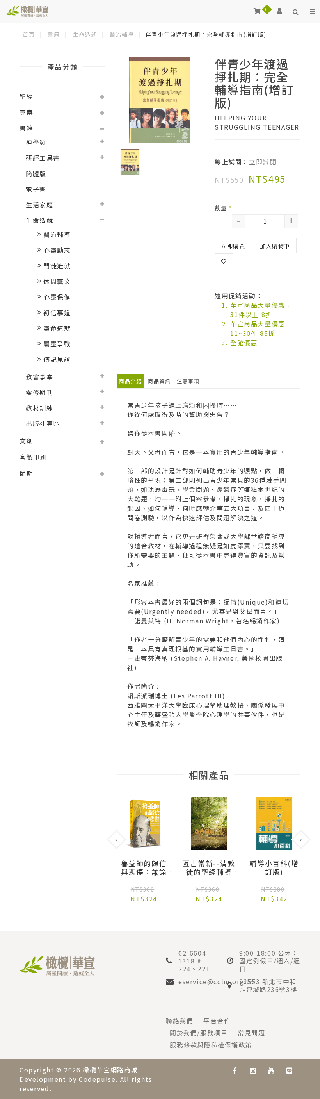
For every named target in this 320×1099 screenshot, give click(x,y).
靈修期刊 (39, 392)
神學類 (36, 142)
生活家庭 (39, 204)
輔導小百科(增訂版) (274, 867)
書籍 (54, 34)
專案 (26, 112)
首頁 (29, 34)
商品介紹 (130, 381)
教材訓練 (39, 407)
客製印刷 (33, 457)
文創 (26, 441)
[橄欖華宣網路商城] (27, 10)
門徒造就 (57, 265)
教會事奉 (39, 376)
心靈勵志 (57, 250)
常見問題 (251, 1032)
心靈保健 (57, 297)
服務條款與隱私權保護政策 (211, 1044)
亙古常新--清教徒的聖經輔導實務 (209, 867)
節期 (26, 473)
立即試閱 (262, 161)
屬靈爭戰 (57, 343)
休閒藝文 (57, 281)
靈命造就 (57, 328)
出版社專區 (43, 423)
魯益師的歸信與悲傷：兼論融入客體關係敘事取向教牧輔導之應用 (144, 867)
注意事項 (188, 381)
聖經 (26, 96)
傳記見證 (57, 359)
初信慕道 (57, 312)
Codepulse (97, 1079)
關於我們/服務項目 (199, 1032)
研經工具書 (43, 157)
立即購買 (233, 246)
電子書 (36, 189)
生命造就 (85, 34)
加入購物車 (275, 246)
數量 (223, 208)
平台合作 (217, 1020)
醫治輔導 (122, 34)
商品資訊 (159, 381)
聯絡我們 (179, 1020)
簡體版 (36, 173)
